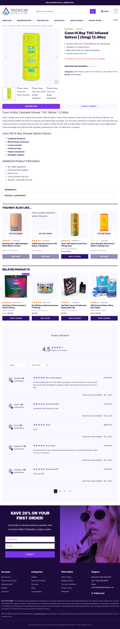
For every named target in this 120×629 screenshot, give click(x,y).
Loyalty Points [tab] (88, 106)
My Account (5, 577)
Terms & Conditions (68, 584)
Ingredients (10, 190)
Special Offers (95, 20)
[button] (50, 491)
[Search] (93, 11)
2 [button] (60, 491)
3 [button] (64, 491)
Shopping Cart (6, 584)
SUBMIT (30, 554)
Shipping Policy (67, 581)
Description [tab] (31, 106)
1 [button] (55, 491)
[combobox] (18, 365)
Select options (75, 256)
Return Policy (66, 577)
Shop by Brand (76, 20)
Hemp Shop (6, 20)
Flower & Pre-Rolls (38, 581)
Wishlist (4, 588)
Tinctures (34, 584)
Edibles (34, 577)
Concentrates (36, 591)
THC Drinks (107, 72)
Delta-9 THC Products (94, 72)
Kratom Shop (43, 20)
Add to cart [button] (45, 318)
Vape (33, 588)
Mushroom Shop (24, 20)
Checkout (5, 591)
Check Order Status (9, 581)
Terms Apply (92, 66)
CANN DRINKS (75, 75)
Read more (16, 256)
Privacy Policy (66, 588)
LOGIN (106, 11)
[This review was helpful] (105, 395)
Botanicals (59, 20)
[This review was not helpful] (109, 395)
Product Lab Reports (15, 195)
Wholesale (65, 591)
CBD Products (79, 72)
